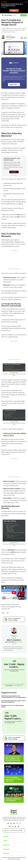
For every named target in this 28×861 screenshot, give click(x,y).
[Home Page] (10, 15)
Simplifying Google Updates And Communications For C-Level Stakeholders (13, 696)
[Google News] (8, 823)
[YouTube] (14, 823)
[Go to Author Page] (3, 37)
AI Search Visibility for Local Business (13, 799)
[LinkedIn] (11, 823)
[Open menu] (2, 15)
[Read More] (14, 769)
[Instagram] (12, 826)
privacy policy (10, 685)
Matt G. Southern (11, 37)
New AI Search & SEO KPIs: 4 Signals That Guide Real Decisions (13, 758)
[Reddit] (15, 826)
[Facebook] (17, 823)
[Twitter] (20, 823)
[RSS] (18, 826)
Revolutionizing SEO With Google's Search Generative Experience (13, 701)
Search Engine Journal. (13, 857)
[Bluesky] (9, 826)
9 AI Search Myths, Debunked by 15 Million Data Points (14, 779)
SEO (7, 612)
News (3, 612)
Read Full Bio (14, 635)
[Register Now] (14, 748)
